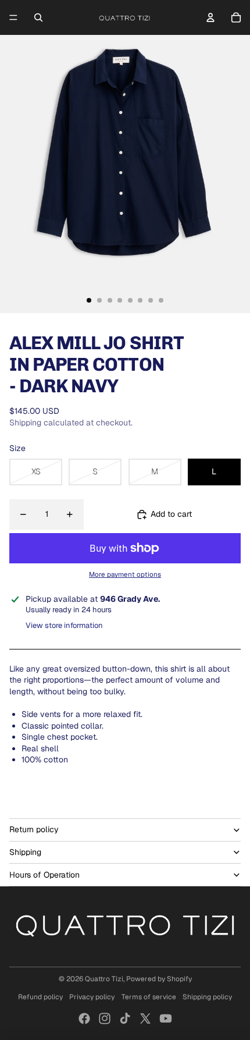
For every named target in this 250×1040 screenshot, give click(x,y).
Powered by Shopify (159, 979)
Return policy (34, 829)
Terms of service (149, 997)
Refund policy (40, 997)
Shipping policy (207, 997)
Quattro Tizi (104, 979)
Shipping (25, 852)
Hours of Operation (44, 874)
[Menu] (13, 17)
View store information (64, 625)
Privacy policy (92, 997)
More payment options (125, 574)
